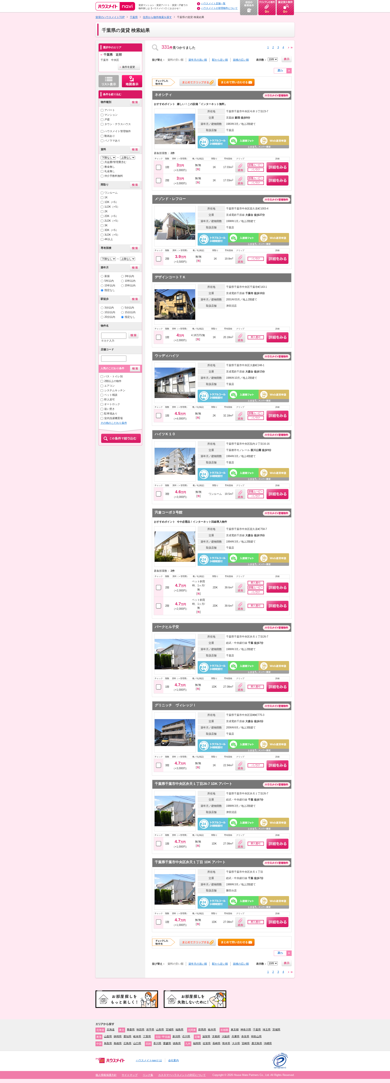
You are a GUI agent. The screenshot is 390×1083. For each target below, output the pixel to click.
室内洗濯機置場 (113, 418)
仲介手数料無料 (113, 175)
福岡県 (197, 1043)
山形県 (160, 1029)
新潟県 (176, 1036)
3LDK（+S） (112, 234)
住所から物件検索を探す (157, 17)
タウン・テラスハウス (117, 124)
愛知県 (127, 1036)
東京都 (235, 1029)
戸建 (107, 119)
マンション (111, 114)
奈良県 (245, 1036)
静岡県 (118, 1036)
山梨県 (108, 1036)
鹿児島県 (256, 1043)
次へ (280, 70)
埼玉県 (267, 1029)
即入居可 (109, 399)
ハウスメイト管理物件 (117, 131)
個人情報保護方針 (106, 1075)
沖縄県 (268, 1043)
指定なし (109, 290)
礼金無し (109, 171)
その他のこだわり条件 (114, 422)
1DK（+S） (111, 202)
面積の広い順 (241, 59)
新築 (107, 276)
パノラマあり (112, 140)
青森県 (131, 1029)
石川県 (186, 1036)
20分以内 (109, 316)
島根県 (118, 1043)
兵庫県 (235, 1036)
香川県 (157, 1043)
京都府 (216, 1036)
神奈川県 (245, 1029)
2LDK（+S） (112, 220)
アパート (109, 110)
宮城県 (170, 1029)
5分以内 (129, 307)
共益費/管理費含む (115, 162)
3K (106, 225)
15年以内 (109, 285)
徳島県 (177, 1043)
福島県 (179, 1029)
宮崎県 (246, 1043)
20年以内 (130, 285)
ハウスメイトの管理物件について (219, 8)
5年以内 (109, 280)
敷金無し (109, 166)
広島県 (127, 1043)
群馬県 (202, 1029)
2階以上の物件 (112, 381)
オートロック (112, 404)
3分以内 (109, 307)
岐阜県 (137, 1036)
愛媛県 (167, 1043)
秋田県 (140, 1029)
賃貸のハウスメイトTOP (110, 17)
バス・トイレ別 (113, 376)
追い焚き (109, 408)
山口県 (137, 1043)
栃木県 (212, 1029)
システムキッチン (114, 390)
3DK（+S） (111, 230)
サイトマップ (130, 1075)
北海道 (111, 1029)
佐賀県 (207, 1043)
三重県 (147, 1036)
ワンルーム (111, 192)
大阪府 (226, 1036)
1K (106, 197)
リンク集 (148, 1075)
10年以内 (130, 280)
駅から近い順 (220, 59)
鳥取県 (108, 1043)
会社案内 (173, 1060)
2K (106, 211)
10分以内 (109, 312)
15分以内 (130, 312)
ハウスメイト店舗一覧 (213, 3)
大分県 (236, 1043)
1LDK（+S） (112, 206)
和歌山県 (256, 1036)
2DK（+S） (111, 216)
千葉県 (134, 17)
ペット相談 (110, 394)
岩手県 (150, 1029)
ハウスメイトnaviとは (149, 1060)
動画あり (109, 135)
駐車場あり (110, 413)
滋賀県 (206, 1036)
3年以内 (129, 276)
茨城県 (276, 1029)
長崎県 (216, 1043)
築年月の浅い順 (197, 59)
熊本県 (226, 1043)
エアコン (109, 385)
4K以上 (108, 239)
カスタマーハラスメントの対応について (182, 1075)
